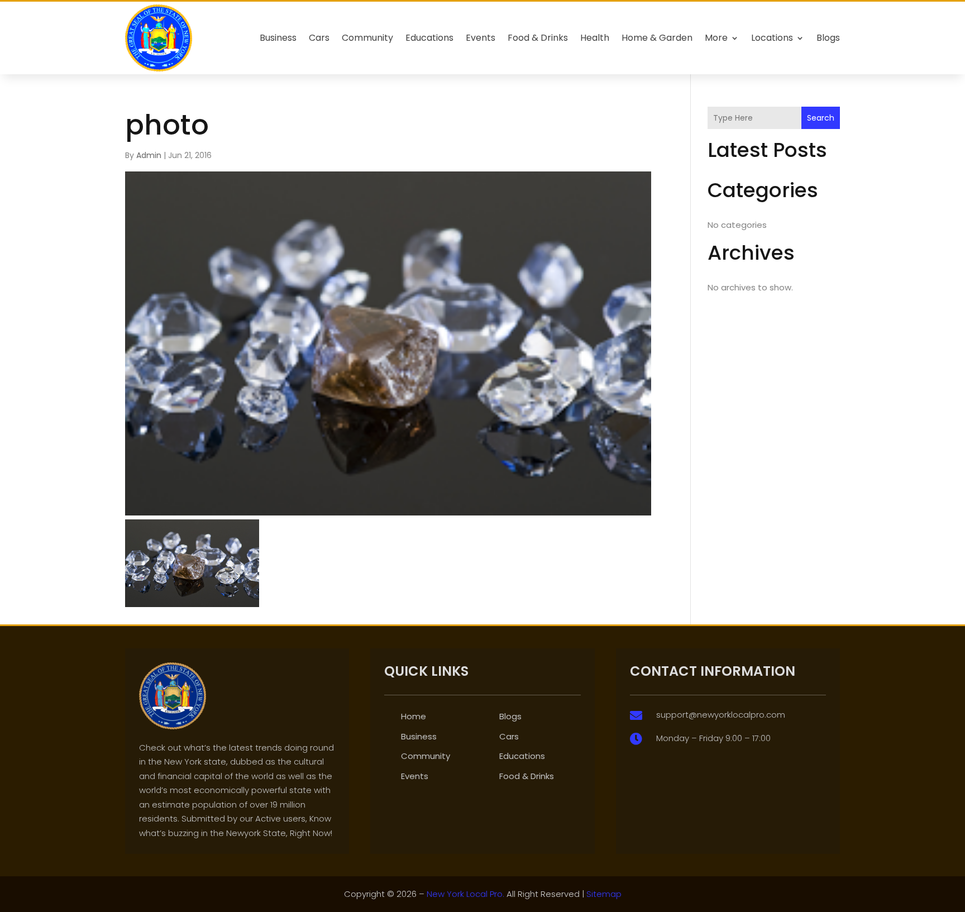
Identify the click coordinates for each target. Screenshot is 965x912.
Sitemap (604, 894)
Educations (429, 37)
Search (820, 117)
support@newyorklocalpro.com (720, 714)
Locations (772, 37)
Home (413, 716)
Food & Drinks (538, 37)
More (716, 37)
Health (594, 37)
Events (480, 37)
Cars (319, 37)
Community (367, 37)
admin (148, 155)
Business (278, 37)
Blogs (828, 37)
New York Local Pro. (465, 894)
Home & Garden (657, 37)
